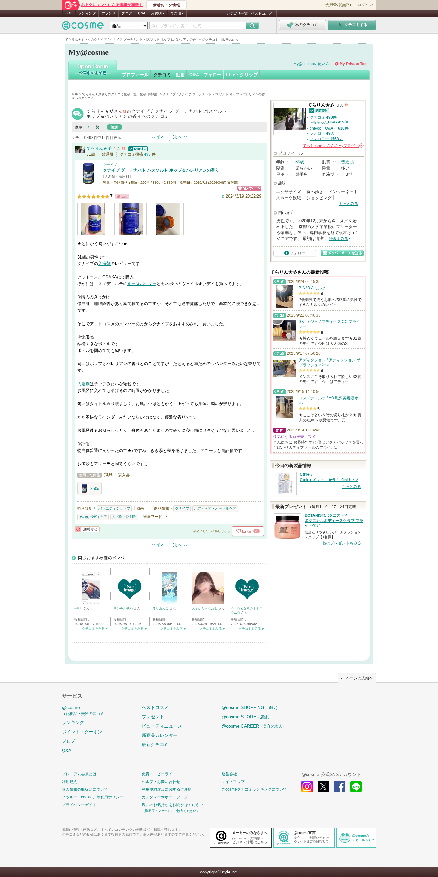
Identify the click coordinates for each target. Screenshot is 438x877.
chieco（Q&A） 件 (329, 128)
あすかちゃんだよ (205, 608)
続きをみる (338, 238)
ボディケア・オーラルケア (215, 508)
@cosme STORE (247, 716)
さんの (333, 145)
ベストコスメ (261, 13)
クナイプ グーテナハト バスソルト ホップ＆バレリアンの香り (161, 170)
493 (147, 154)
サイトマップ (233, 781)
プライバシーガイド (79, 805)
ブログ (127, 13)
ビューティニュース (162, 725)
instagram (307, 786)
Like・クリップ (242, 74)
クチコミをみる (93, 628)
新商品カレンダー (160, 735)
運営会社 (229, 774)
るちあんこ (161, 608)
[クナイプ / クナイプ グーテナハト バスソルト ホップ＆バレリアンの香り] (88, 181)
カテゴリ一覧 (237, 13)
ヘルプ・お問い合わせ (161, 781)
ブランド (109, 13)
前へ (160, 137)
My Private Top (353, 64)
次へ (177, 137)
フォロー (213, 74)
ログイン (365, 5)
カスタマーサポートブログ (165, 797)
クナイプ (110, 164)
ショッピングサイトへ (249, 188)
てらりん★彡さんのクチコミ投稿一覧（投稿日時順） (120, 94)
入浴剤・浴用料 (117, 176)
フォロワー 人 (326, 139)
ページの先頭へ (359, 678)
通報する (87, 529)
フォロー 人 (322, 133)
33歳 (299, 161)
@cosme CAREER (254, 725)
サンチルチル (124, 608)
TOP (68, 13)
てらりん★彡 (99, 148)
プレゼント (153, 716)
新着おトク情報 (166, 5)
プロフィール (135, 74)
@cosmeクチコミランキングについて (254, 789)
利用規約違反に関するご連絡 (167, 789)
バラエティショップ (114, 508)
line (356, 786)
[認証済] (137, 148)
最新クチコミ (155, 744)
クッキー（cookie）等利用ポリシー (92, 797)
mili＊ (78, 608)
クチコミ (162, 74)
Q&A (141, 13)
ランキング (87, 13)
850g (94, 488)
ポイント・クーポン (82, 731)
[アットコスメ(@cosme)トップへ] (83, 27)
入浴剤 (104, 263)
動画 (180, 74)
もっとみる (348, 203)
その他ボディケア (93, 517)
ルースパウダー (141, 283)
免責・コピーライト (159, 774)
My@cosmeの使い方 (311, 64)
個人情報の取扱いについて (85, 789)
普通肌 (347, 161)
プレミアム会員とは (79, 774)
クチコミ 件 (323, 117)
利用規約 (69, 781)
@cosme (85, 710)
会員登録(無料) (338, 5)
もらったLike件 (330, 122)
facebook (339, 786)
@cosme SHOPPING (251, 707)
